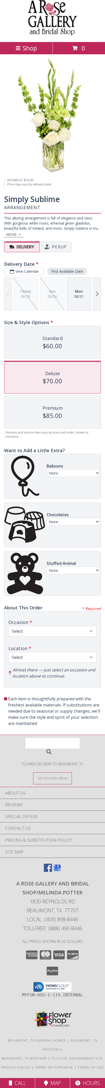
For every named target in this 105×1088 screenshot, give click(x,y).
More (11, 234)
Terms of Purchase (54, 1067)
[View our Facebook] (48, 870)
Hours (90, 1083)
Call (19, 1083)
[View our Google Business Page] (57, 870)
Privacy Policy (15, 1067)
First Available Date (67, 271)
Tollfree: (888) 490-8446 (52, 928)
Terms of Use (90, 1067)
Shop (30, 48)
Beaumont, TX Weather (24, 1058)
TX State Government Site (77, 1058)
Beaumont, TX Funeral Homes (37, 1040)
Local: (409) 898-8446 (52, 919)
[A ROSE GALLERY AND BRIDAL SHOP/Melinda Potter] (53, 34)
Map (54, 1083)
